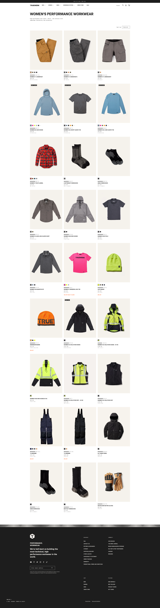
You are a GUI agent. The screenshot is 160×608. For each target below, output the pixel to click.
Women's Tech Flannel (36, 183)
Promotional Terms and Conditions (93, 564)
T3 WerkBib (33, 453)
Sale (88, 5)
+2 (108, 125)
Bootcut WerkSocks (70, 509)
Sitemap (86, 548)
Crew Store (80, 5)
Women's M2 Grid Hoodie (71, 236)
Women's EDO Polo (103, 236)
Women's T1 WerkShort (104, 77)
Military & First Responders (115, 548)
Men (43, 5)
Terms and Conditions (96, 601)
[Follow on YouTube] (31, 562)
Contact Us (87, 543)
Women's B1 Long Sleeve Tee (106, 130)
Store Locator (87, 554)
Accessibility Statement (90, 556)
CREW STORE (87, 589)
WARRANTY (86, 561)
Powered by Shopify (20, 601)
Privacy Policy (87, 601)
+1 (40, 125)
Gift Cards (111, 589)
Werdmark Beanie (35, 344)
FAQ (84, 541)
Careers (110, 551)
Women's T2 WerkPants (70, 77)
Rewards (118, 5)
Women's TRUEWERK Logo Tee (72, 289)
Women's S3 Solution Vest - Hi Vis (73, 400)
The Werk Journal (113, 543)
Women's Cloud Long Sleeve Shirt (40, 236)
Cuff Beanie (101, 289)
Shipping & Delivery (89, 551)
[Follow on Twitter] (37, 562)
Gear (57, 5)
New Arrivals (111, 581)
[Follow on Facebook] (43, 562)
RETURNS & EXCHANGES (89, 546)
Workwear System (68, 5)
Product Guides (112, 586)
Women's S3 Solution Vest (105, 400)
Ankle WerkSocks (103, 183)
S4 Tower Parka (102, 453)
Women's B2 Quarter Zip (37, 289)
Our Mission (111, 541)
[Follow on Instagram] (40, 562)
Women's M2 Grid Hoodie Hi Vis (38, 398)
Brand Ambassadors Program (116, 546)
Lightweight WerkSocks (71, 183)
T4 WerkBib (67, 453)
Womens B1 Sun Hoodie (36, 130)
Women (50, 5)
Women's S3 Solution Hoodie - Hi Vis (108, 344)
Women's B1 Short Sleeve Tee (72, 130)
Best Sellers (111, 584)
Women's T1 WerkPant (36, 77)
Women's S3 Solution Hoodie (72, 344)
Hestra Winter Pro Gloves (105, 505)
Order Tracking (88, 559)
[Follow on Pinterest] (34, 562)
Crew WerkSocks (35, 509)
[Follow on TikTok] (47, 562)
